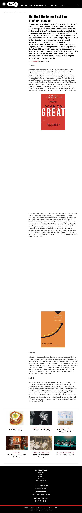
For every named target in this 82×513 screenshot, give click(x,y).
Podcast (41, 482)
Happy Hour (16, 453)
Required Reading (21, 12)
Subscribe (41, 478)
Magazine (24, 6)
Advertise (41, 476)
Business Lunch (16, 428)
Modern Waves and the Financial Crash (65, 431)
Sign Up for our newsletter (41, 494)
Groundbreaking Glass (65, 455)
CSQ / (4, 12)
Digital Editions (41, 480)
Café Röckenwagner (16, 430)
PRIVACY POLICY (34, 510)
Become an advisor (41, 488)
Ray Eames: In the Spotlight (41, 430)
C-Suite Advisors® (36, 6)
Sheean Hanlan (36, 61)
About (41, 474)
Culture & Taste (10, 12)
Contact (41, 473)
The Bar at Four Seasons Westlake (16, 456)
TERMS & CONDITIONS (46, 510)
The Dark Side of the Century (41, 456)
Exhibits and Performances (41, 428)
